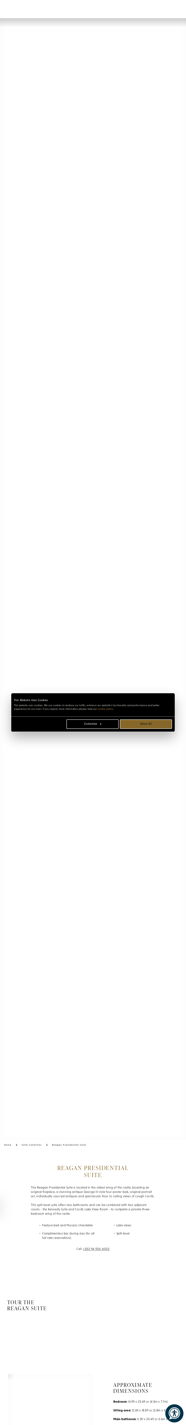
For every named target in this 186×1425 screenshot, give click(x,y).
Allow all (146, 724)
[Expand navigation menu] (9, 9)
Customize (90, 724)
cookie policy (105, 709)
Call (93, 1249)
